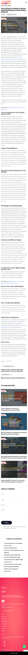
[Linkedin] (10, 361)
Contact (3, 631)
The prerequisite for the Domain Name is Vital (13, 544)
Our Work (3, 619)
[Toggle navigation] (22, 2)
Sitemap (3, 628)
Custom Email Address (10, 548)
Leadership (4, 623)
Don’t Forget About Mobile (11, 566)
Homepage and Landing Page (12, 555)
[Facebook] (7, 361)
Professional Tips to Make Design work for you (13, 561)
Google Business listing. (6, 607)
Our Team (3, 626)
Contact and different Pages (12, 557)
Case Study (4, 621)
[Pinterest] (9, 361)
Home (2, 614)
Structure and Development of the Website (13, 551)
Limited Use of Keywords (11, 569)
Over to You (7, 571)
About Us (3, 616)
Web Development (6, 5)
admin (3, 14)
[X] (8, 361)
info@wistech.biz (5, 597)
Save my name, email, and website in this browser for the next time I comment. (14, 527)
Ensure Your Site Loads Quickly (13, 564)
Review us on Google (8, 649)
